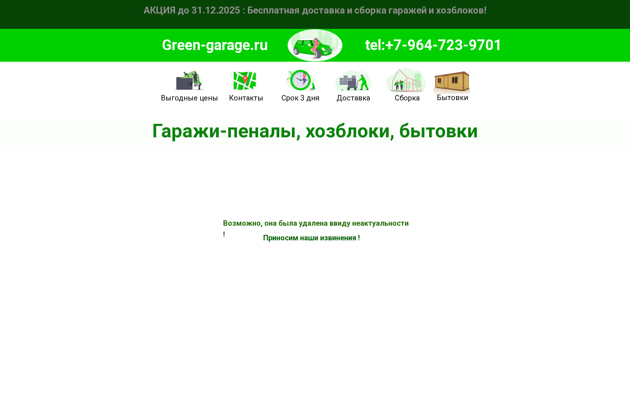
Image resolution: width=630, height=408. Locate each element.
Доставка (353, 98)
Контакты (246, 98)
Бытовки (452, 97)
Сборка (407, 98)
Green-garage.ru (215, 45)
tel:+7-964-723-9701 (433, 45)
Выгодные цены (189, 98)
